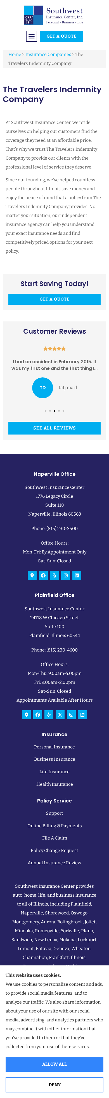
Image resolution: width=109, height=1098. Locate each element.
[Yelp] (54, 575)
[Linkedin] (76, 575)
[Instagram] (65, 575)
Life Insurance (54, 771)
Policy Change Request (54, 850)
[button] (31, 36)
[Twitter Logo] (60, 714)
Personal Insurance (54, 747)
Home (14, 54)
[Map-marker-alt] (32, 575)
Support (54, 813)
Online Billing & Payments (54, 825)
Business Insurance (54, 759)
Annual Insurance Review (54, 862)
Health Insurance (54, 784)
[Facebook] (43, 575)
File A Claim (54, 838)
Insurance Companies (48, 54)
